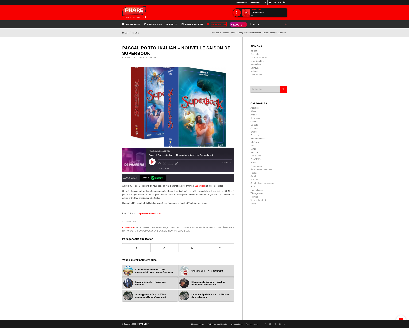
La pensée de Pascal (205, 227)
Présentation (241, 2)
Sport (253, 186)
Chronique (255, 117)
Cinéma (254, 121)
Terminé (254, 196)
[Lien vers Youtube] (279, 2)
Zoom (253, 203)
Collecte (254, 124)
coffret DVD (148, 227)
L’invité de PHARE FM (147, 57)
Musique (254, 152)
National (133, 57)
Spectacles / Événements (262, 182)
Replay (125, 57)
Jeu (252, 145)
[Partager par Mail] (220, 247)
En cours (255, 135)
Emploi (254, 131)
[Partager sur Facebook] (136, 247)
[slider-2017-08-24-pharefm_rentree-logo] (134, 12)
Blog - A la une (130, 32)
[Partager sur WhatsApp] (192, 247)
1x (170, 163)
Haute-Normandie (258, 57)
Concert (254, 128)
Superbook (184, 230)
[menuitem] (242, 2)
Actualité (255, 107)
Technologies (257, 189)
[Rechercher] (283, 24)
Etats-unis (161, 227)
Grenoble (255, 53)
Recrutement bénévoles (261, 169)
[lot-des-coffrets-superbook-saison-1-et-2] (178, 107)
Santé (253, 176)
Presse (254, 162)
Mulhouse (255, 67)
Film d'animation (185, 227)
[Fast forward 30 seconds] (176, 163)
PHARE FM (256, 159)
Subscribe (163, 168)
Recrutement (256, 165)
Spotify (152, 178)
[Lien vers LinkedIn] (284, 2)
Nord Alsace (256, 74)
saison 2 (153, 230)
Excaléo (171, 227)
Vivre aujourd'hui (258, 200)
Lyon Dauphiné (257, 60)
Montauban (256, 64)
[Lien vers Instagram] (274, 2)
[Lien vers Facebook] (265, 2)
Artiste (254, 114)
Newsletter (255, 2)
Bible (138, 227)
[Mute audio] (159, 163)
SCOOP (254, 179)
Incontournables (258, 138)
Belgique (255, 50)
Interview (255, 141)
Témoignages (257, 193)
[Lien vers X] (270, 2)
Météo (253, 148)
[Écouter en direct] (237, 13)
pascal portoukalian (137, 230)
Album (253, 111)
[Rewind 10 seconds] (164, 163)
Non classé (256, 155)
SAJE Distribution (168, 230)
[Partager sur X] (164, 247)
